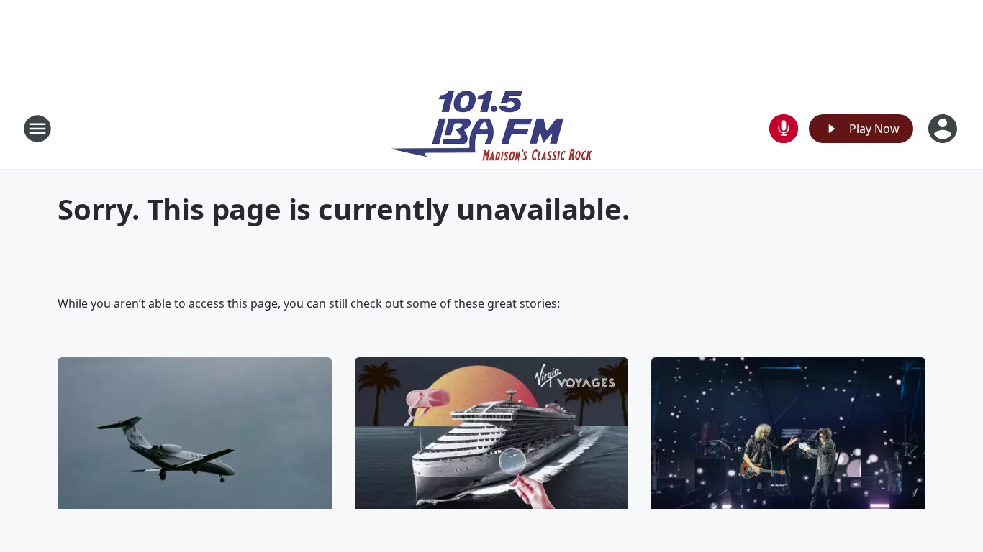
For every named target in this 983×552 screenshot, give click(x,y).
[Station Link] (491, 128)
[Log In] (944, 128)
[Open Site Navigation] (37, 128)
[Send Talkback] (783, 128)
